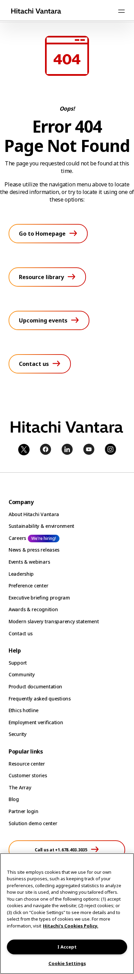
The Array (20, 787)
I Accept (67, 947)
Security (17, 734)
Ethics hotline (23, 710)
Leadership (21, 574)
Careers (17, 538)
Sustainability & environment (41, 526)
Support (18, 662)
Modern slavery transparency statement (54, 621)
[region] (67, 913)
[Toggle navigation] (121, 11)
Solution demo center (33, 823)
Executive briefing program (39, 597)
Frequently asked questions (40, 698)
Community (21, 674)
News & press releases (34, 549)
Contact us (21, 633)
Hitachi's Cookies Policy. (70, 926)
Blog (14, 799)
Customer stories (28, 775)
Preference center (28, 585)
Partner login (23, 811)
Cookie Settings (67, 963)
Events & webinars (29, 561)
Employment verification (36, 722)
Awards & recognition (33, 609)
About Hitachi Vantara (34, 514)
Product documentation (35, 686)
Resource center (27, 763)
